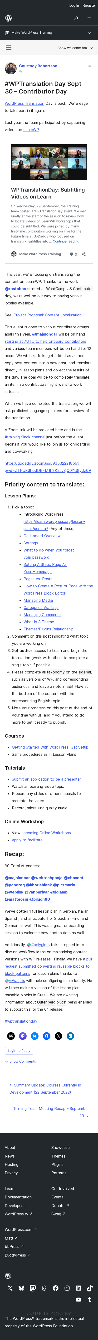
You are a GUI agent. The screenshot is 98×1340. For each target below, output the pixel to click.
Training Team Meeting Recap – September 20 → (51, 1112)
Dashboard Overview (42, 535)
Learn (10, 1188)
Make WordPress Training (32, 32)
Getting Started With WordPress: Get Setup (50, 747)
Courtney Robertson (38, 65)
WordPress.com (21, 1229)
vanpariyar (36, 892)
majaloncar (44, 334)
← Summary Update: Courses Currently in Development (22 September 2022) (45, 1089)
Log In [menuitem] (74, 5)
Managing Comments (42, 614)
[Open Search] (76, 18)
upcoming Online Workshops (46, 832)
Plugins (57, 1164)
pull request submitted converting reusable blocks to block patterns (48, 966)
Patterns (58, 1172)
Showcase (60, 1147)
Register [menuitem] (89, 5)
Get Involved (62, 1188)
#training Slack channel (25, 437)
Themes (58, 1156)
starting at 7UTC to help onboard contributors (45, 341)
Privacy (11, 1172)
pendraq (15, 884)
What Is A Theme (39, 621)
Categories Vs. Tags (41, 607)
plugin (61, 1002)
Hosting (11, 1164)
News (10, 1156)
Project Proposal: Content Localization (48, 315)
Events (57, 1197)
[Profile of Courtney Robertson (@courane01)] (11, 69)
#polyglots (40, 944)
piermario (64, 884)
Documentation (18, 1197)
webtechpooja (47, 877)
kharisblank (39, 884)
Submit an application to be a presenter (46, 779)
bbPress (14, 1246)
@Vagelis (17, 980)
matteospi (16, 899)
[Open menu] (90, 18)
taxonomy (56, 672)
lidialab (59, 892)
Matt (11, 1238)
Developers (14, 1205)
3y (20, 71)
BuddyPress (18, 1255)
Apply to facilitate (27, 840)
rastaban (15, 288)
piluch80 (39, 899)
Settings (31, 542)
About (10, 1147)
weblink (14, 892)
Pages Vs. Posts (38, 578)
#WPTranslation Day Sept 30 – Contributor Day (43, 87)
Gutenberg (46, 1002)
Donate (60, 1205)
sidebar (84, 672)
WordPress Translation (24, 103)
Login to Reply (19, 1050)
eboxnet (73, 877)
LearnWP (31, 129)
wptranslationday (21, 1021)
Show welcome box (73, 48)
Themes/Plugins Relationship (49, 629)
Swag (58, 1214)
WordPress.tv (19, 1214)
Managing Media (38, 600)
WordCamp (55, 288)
